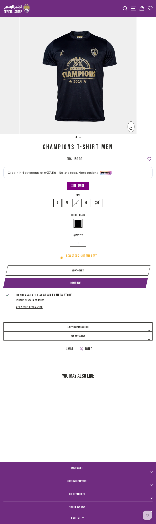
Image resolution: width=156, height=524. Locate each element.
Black (78, 223)
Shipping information (78, 327)
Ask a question (78, 335)
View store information (29, 307)
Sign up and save (77, 507)
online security (77, 494)
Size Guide (78, 186)
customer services (77, 481)
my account (77, 468)
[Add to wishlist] (149, 157)
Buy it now (75, 282)
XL (86, 203)
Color (78, 215)
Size (78, 195)
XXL (97, 203)
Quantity (78, 235)
